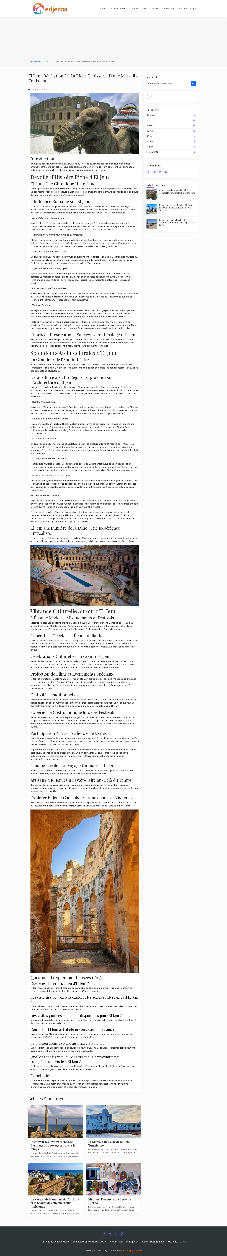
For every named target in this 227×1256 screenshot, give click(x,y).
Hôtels (155, 8)
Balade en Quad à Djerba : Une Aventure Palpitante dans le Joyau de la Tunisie (176, 222)
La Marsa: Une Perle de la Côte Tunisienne (109, 1143)
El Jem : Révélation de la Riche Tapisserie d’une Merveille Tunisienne (177, 191)
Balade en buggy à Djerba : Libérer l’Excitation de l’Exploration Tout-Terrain (175, 207)
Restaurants (168, 8)
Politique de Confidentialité (55, 1241)
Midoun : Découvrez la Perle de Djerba (109, 1201)
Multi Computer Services (132, 1250)
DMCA (183, 1241)
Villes (47, 61)
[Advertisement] (113, 39)
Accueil (103, 8)
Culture (134, 8)
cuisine (170, 125)
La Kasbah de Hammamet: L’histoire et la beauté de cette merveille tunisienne (54, 1202)
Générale (170, 115)
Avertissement (116, 1241)
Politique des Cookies (137, 1241)
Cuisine (144, 8)
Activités (182, 8)
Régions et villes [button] (118, 8)
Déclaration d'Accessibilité (164, 1241)
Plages (193, 8)
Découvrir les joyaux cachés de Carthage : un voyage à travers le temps (52, 1145)
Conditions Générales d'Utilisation (89, 1241)
